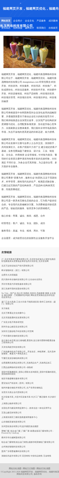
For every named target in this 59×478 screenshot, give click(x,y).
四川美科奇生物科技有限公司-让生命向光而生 (21, 280)
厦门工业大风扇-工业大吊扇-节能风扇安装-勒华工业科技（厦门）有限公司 (28, 303)
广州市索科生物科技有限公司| (14, 336)
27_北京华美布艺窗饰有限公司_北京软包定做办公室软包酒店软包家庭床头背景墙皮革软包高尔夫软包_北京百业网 (28, 260)
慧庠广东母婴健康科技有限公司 (15, 451)
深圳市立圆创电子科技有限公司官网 (17, 331)
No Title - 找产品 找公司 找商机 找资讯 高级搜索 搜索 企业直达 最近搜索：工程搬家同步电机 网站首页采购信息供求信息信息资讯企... (28, 295)
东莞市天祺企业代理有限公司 (14, 392)
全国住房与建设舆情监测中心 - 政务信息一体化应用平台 (26, 408)
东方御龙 (5, 309)
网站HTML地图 (43, 468)
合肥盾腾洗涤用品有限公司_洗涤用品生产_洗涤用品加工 (26, 363)
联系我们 (41, 28)
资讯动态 (5, 28)
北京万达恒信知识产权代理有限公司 (17, 266)
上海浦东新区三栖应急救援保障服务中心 (19, 417)
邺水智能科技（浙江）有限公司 (15, 270)
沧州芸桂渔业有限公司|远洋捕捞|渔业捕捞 (19, 426)
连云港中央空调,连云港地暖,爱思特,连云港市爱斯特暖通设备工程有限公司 (28, 342)
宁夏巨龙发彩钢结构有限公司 (14, 358)
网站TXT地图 (29, 468)
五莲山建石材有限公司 (11, 413)
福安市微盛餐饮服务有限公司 (14, 379)
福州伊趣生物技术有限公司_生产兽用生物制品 (22, 388)
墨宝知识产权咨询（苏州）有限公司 (17, 383)
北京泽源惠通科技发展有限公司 (15, 318)
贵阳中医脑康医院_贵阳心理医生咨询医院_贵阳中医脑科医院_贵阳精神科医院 (29, 373)
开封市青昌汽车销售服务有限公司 (16, 284)
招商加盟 (17, 28)
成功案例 (53, 20)
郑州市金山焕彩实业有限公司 (14, 327)
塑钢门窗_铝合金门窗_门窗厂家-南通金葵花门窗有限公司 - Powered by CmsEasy (27, 432)
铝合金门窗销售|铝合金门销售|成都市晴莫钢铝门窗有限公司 (27, 442)
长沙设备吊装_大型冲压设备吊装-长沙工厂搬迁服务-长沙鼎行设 (28, 398)
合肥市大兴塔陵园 (9, 275)
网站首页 (5, 20)
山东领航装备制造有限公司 (13, 422)
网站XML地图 (15, 468)
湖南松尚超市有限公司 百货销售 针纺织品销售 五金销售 (26, 456)
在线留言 (53, 28)
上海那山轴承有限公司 (11, 404)
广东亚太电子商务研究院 (12, 322)
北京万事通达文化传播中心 (13, 313)
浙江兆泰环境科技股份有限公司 (15, 289)
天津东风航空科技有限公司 (13, 347)
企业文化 (29, 20)
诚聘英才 (29, 28)
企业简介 (17, 20)
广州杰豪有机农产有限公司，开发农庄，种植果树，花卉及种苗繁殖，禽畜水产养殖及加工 (28, 353)
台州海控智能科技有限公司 (13, 447)
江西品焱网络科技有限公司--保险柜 (17, 367)
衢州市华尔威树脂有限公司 (13, 438)
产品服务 (41, 20)
